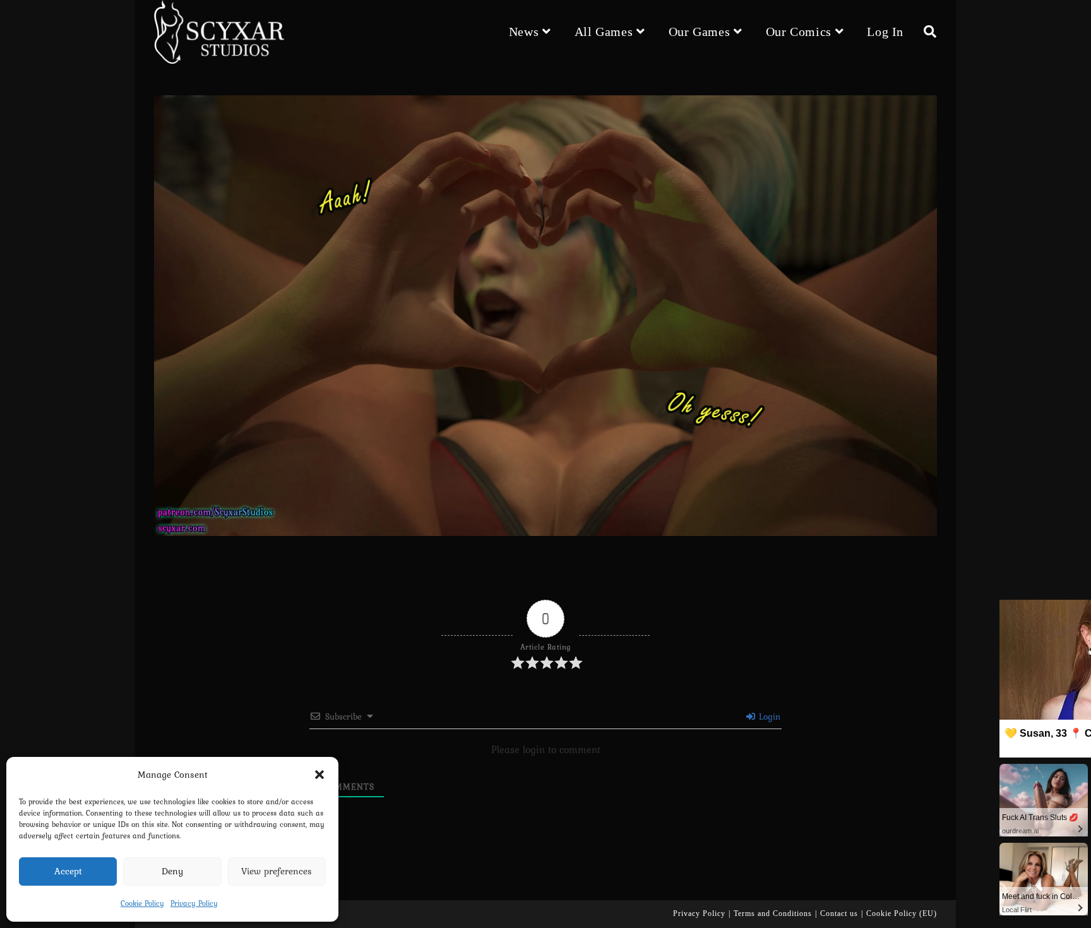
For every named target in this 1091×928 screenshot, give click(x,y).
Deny (172, 871)
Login (768, 716)
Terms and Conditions (773, 913)
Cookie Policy (142, 903)
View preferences (276, 871)
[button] (319, 774)
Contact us (839, 913)
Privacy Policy (194, 903)
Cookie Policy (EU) (901, 913)
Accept (68, 871)
